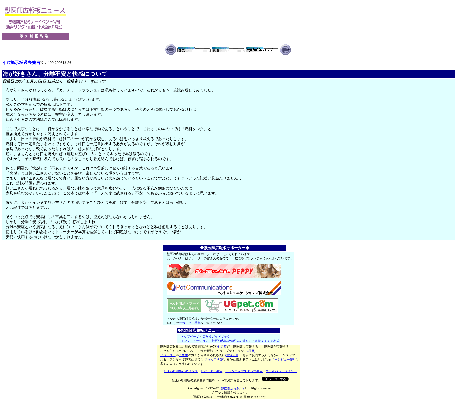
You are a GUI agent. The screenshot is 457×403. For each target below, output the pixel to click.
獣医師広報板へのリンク (181, 371)
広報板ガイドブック (216, 336)
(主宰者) (221, 346)
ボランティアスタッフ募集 (244, 371)
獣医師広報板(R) (232, 388)
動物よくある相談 (267, 341)
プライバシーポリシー (281, 371)
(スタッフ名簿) (214, 359)
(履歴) (251, 351)
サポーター (168, 355)
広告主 (183, 355)
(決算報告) (232, 355)
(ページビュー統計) (283, 359)
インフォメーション (195, 341)
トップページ (190, 336)
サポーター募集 (190, 323)
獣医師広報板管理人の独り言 (232, 341)
